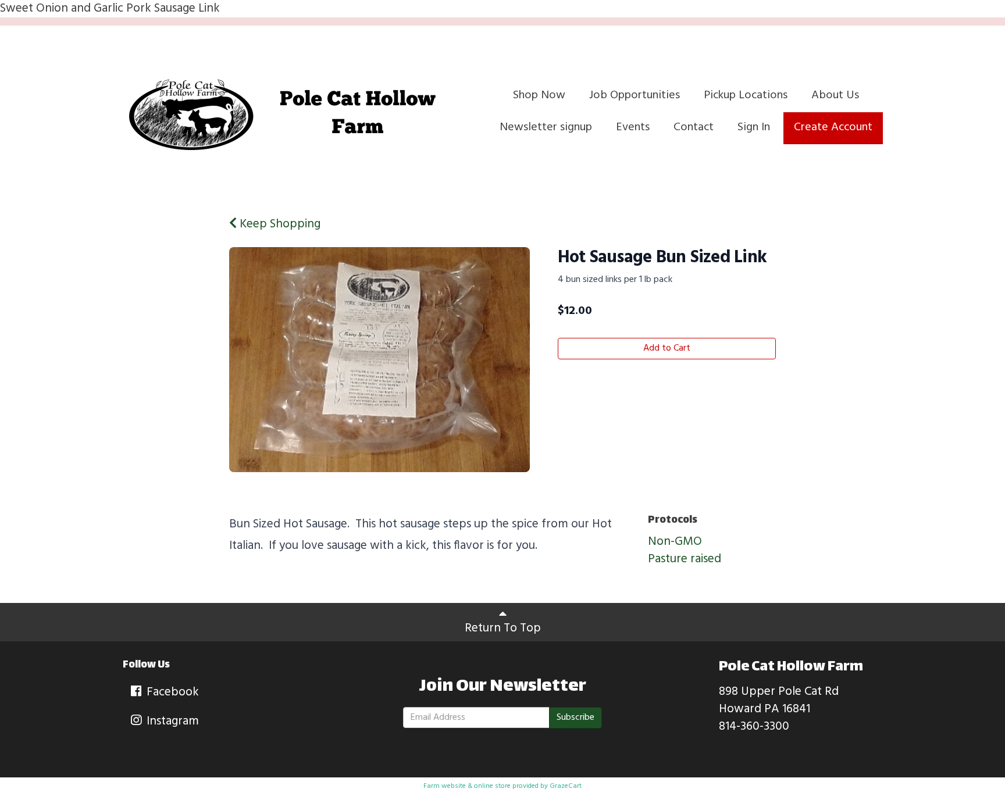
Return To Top (503, 628)
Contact (693, 127)
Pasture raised (684, 559)
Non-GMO (675, 541)
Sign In (753, 127)
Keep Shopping (278, 224)
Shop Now (539, 95)
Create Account (833, 127)
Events (633, 127)
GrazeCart (566, 786)
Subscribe (575, 717)
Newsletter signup (546, 127)
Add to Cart (666, 348)
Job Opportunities (634, 95)
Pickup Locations (745, 95)
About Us (835, 95)
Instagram (171, 721)
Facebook (171, 692)
